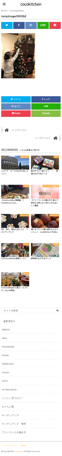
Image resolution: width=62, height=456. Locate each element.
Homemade (8, 346)
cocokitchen (30, 4)
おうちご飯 (8, 406)
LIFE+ (5, 380)
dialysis (6, 329)
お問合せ (23, 445)
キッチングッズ (10, 415)
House (5, 355)
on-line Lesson (9, 389)
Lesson (5, 372)
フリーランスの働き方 (14, 432)
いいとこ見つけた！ (13, 397)
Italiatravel (7, 363)
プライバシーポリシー (9, 445)
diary (4, 337)
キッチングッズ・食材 (14, 423)
